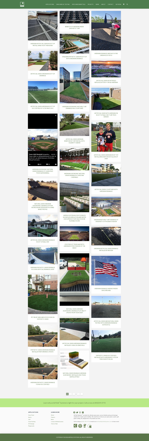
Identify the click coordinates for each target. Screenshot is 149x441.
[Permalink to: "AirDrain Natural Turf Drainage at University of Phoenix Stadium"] (106, 206)
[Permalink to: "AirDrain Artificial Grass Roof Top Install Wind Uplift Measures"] (43, 25)
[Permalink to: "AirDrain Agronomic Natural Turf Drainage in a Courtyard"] (74, 83)
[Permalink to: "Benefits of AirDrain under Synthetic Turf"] (74, 17)
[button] (123, 4)
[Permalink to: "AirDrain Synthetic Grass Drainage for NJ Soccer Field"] (43, 368)
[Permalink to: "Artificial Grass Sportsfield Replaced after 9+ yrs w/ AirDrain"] (106, 69)
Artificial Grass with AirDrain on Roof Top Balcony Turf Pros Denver (106, 115)
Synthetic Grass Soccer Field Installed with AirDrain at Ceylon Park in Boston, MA (106, 357)
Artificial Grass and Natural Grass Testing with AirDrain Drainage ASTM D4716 (106, 323)
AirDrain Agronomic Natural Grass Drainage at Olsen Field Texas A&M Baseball (42, 171)
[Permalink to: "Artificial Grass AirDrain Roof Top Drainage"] (43, 61)
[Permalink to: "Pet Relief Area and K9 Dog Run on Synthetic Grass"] (43, 294)
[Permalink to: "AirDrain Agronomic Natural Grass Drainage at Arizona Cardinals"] (74, 159)
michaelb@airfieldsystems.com (104, 421)
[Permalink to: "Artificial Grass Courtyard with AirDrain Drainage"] (106, 175)
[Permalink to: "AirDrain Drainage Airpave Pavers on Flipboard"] (106, 270)
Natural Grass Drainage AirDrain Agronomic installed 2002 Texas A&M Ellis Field (74, 375)
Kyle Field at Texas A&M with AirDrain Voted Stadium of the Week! (74, 246)
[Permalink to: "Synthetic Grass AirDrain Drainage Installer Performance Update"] (43, 336)
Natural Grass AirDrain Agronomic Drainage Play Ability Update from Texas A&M (74, 310)
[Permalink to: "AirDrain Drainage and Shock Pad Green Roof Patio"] (106, 30)
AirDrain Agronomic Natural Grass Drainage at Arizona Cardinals (74, 175)
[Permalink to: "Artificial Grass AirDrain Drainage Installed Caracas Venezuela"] (74, 329)
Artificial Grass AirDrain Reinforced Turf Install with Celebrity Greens (74, 141)
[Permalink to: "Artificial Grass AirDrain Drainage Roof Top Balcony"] (43, 226)
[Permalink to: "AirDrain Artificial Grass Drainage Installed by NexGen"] (106, 236)
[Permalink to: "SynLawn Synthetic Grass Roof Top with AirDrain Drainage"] (74, 44)
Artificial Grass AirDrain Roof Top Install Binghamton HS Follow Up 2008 (106, 156)
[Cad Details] (76, 425)
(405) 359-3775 (85, 421)
